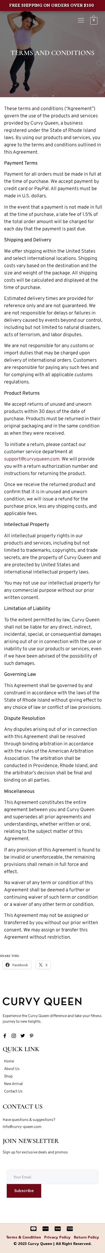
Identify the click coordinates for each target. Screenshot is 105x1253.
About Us (12, 1069)
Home (9, 1061)
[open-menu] (81, 21)
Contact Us (13, 1091)
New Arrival (13, 1084)
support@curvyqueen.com (32, 459)
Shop (8, 1076)
